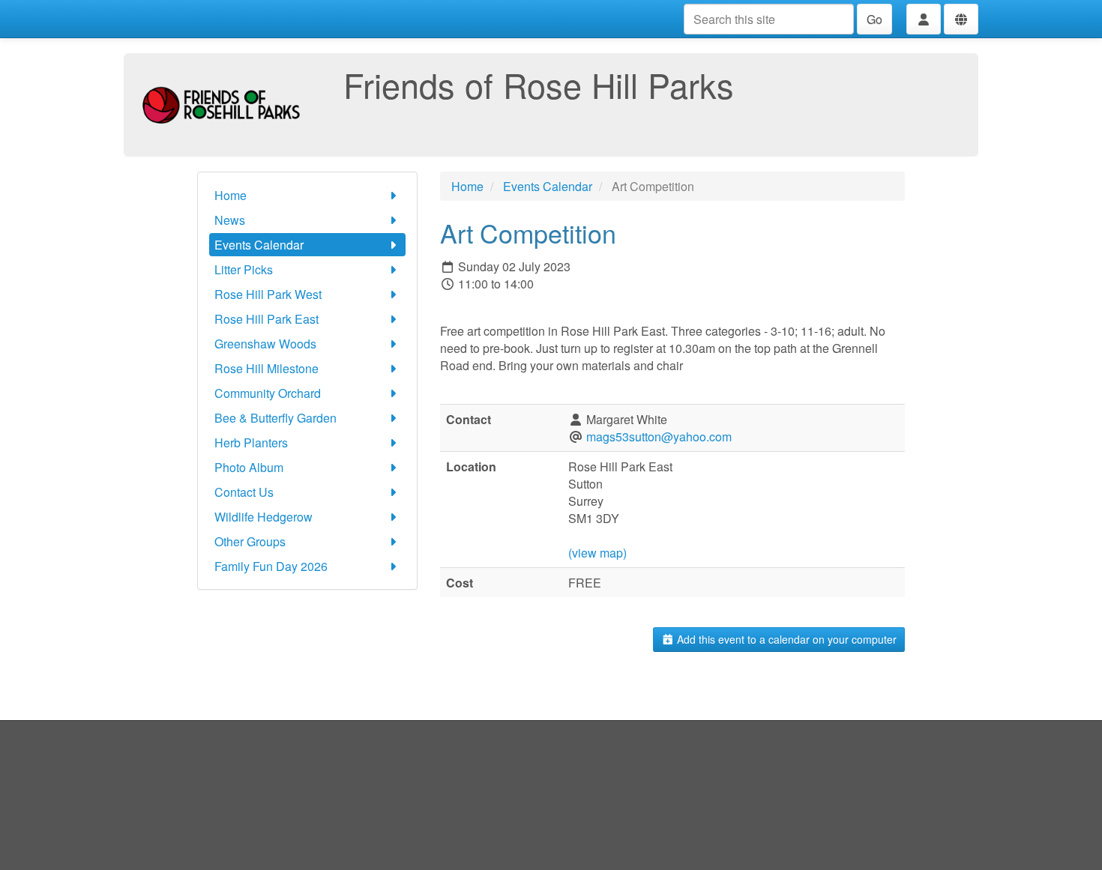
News (229, 220)
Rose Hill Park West (268, 294)
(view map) (597, 552)
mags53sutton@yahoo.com (659, 436)
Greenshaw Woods (265, 343)
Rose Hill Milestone (266, 368)
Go (874, 19)
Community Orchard (267, 393)
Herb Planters (251, 442)
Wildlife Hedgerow (263, 516)
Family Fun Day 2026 (271, 566)
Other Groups (250, 541)
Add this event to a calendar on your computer (785, 639)
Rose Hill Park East (266, 318)
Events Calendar (259, 244)
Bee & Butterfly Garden (275, 417)
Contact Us (244, 492)
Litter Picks (243, 269)
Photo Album (248, 467)
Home (230, 195)
